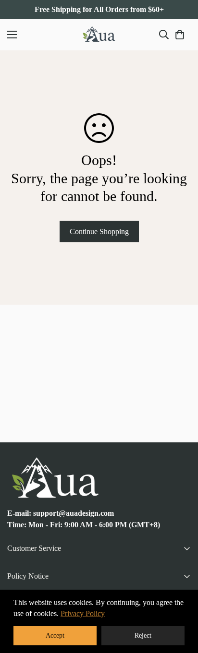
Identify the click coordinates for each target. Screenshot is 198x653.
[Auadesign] (99, 34)
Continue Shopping (99, 231)
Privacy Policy (83, 613)
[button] (180, 35)
